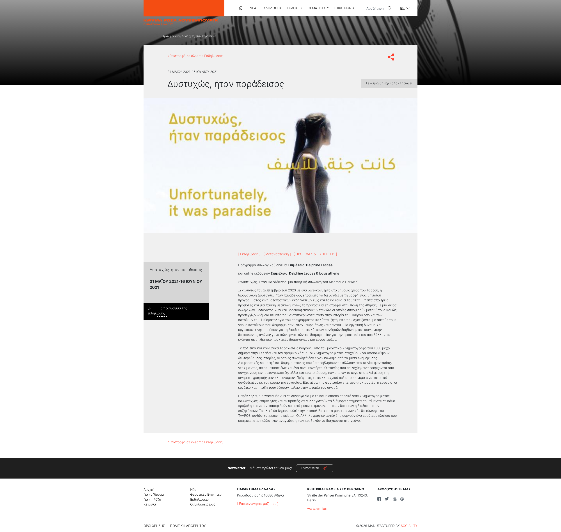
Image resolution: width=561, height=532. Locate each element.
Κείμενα (150, 504)
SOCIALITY (409, 526)
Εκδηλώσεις (271, 8)
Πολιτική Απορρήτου (188, 526)
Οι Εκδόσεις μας (202, 504)
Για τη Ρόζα (152, 499)
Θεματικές (317, 8)
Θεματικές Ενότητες (206, 494)
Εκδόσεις (294, 8)
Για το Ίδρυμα (154, 494)
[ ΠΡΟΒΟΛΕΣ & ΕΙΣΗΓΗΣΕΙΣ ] (315, 254)
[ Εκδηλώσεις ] (249, 254)
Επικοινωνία (344, 8)
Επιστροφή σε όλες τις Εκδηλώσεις (196, 56)
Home (241, 8)
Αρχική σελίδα (171, 36)
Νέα (253, 8)
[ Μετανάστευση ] (277, 254)
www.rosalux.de (319, 509)
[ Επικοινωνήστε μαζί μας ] (257, 504)
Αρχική (149, 490)
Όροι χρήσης (154, 526)
